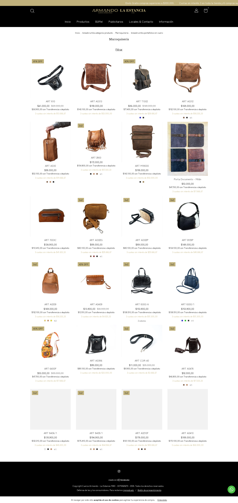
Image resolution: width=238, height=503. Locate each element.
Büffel (99, 21)
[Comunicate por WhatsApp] (231, 489)
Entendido (162, 499)
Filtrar (119, 49)
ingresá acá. (128, 490)
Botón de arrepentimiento (149, 490)
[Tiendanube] (119, 480)
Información (166, 21)
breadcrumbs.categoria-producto (97, 32)
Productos (83, 21)
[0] (204, 11)
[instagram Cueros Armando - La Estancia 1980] (119, 471)
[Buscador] (33, 10)
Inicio (68, 21)
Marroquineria (121, 32)
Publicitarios (116, 21)
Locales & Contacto (141, 21)
